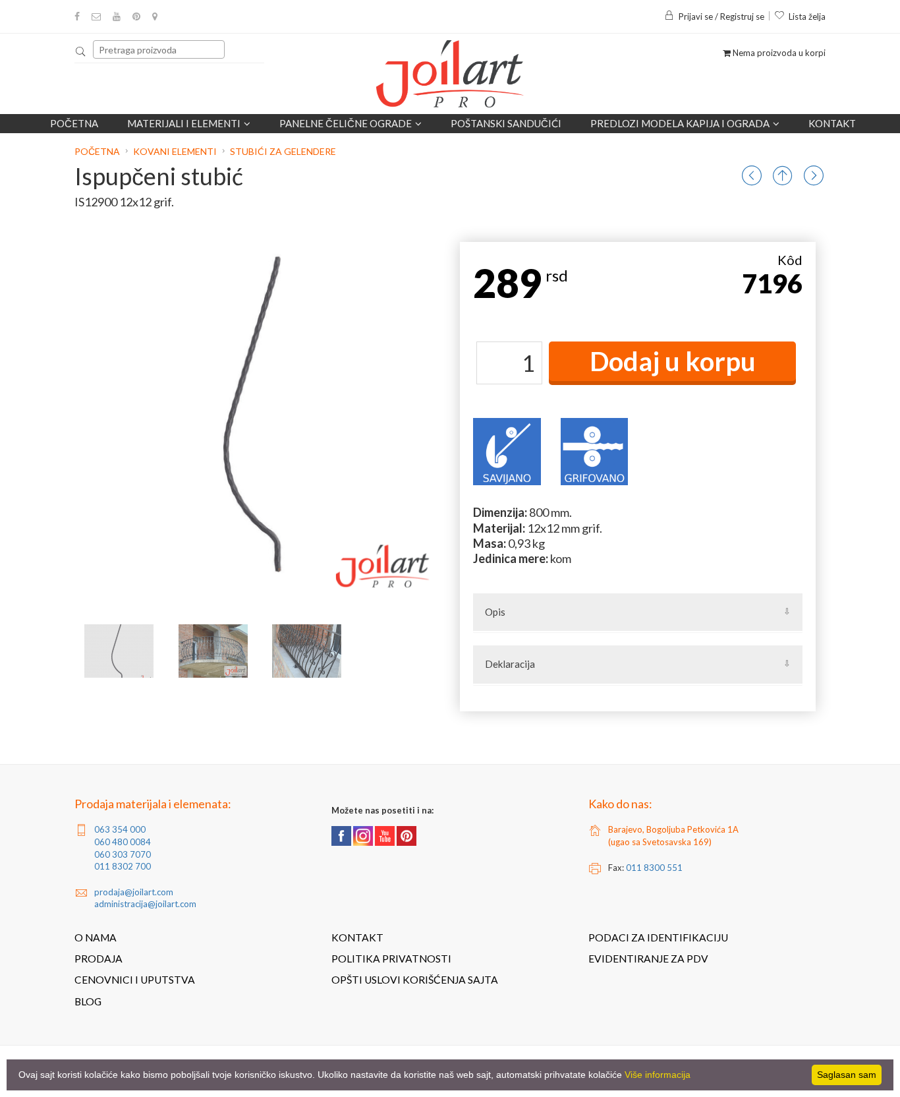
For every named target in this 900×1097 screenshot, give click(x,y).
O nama (95, 937)
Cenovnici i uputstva (134, 980)
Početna (74, 123)
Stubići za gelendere (283, 151)
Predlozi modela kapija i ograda (680, 123)
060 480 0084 (122, 842)
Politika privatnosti (391, 958)
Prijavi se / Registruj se (721, 16)
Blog (87, 1001)
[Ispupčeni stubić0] (119, 651)
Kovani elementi (175, 151)
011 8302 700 (122, 866)
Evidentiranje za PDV (648, 958)
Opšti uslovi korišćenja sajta (414, 980)
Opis (495, 612)
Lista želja (807, 16)
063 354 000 (120, 829)
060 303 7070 (122, 854)
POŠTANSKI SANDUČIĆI (506, 123)
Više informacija (657, 1074)
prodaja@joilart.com (133, 892)
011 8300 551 (654, 867)
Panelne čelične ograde (345, 123)
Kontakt (832, 123)
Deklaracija (510, 664)
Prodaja (98, 958)
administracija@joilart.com (145, 904)
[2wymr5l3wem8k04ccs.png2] (306, 651)
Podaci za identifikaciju (658, 937)
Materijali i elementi (183, 123)
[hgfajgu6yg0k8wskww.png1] (213, 651)
